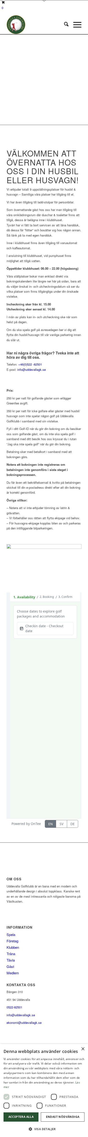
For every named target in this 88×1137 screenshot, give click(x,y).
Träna (11, 953)
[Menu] (75, 24)
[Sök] (64, 24)
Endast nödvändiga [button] (63, 1117)
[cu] (36, 24)
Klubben (13, 947)
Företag (12, 940)
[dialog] (44, 1090)
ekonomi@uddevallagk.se (24, 1022)
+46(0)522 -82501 (30, 364)
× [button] (82, 1049)
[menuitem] (64, 24)
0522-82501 (14, 1007)
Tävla (11, 960)
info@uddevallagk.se (31, 369)
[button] (44, 1129)
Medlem (13, 972)
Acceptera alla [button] (21, 1117)
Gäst (10, 966)
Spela (11, 934)
